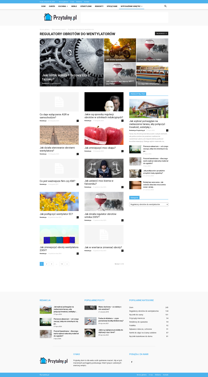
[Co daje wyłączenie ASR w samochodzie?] (59, 101)
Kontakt (86, 2)
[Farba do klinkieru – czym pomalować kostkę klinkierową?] (90, 321)
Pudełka (132, 325)
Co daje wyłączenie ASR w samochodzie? (54, 116)
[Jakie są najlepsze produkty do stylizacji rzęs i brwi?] (89, 333)
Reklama (79, 2)
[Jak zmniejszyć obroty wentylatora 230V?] (59, 234)
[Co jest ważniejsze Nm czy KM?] (59, 168)
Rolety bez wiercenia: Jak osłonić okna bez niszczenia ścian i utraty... (154, 184)
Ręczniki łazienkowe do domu (140, 336)
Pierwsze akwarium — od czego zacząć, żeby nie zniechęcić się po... (155, 148)
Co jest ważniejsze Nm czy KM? (57, 181)
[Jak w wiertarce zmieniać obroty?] (104, 234)
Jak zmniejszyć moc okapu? (100, 147)
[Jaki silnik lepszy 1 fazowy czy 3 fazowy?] (72, 63)
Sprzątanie (112, 6)
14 (62, 264)
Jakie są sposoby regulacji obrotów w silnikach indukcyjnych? (103, 116)
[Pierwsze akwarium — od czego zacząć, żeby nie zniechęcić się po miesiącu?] (135, 149)
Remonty (99, 6)
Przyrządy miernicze (137, 318)
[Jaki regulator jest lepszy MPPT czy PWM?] (120, 74)
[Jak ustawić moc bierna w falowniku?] (104, 168)
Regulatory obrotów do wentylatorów (144, 311)
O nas (72, 2)
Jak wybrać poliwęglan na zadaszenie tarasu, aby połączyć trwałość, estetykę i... (147, 124)
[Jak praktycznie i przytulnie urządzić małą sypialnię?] (135, 173)
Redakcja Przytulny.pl (137, 130)
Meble (74, 6)
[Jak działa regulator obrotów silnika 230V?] (104, 201)
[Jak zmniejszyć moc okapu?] (104, 135)
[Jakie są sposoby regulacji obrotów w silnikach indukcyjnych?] (104, 101)
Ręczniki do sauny (136, 314)
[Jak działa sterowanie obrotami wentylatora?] (59, 135)
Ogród (52, 6)
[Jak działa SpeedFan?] (120, 50)
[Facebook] (131, 362)
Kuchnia (62, 6)
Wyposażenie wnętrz (130, 6)
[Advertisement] (124, 17)
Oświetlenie (86, 6)
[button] (165, 6)
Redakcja (45, 83)
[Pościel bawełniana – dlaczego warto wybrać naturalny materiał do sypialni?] (135, 161)
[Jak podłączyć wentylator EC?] (59, 201)
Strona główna (63, 2)
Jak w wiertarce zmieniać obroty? (103, 247)
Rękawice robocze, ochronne (140, 329)
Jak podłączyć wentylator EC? (56, 214)
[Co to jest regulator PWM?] (152, 50)
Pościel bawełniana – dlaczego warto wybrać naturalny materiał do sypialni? (155, 161)
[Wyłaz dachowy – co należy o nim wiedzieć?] (90, 308)
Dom (43, 6)
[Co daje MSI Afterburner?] (152, 74)
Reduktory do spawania (138, 322)
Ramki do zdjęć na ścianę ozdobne (142, 333)
